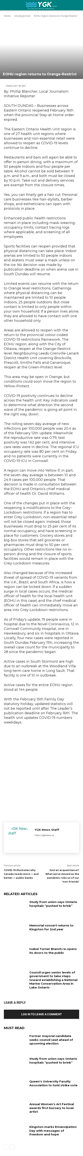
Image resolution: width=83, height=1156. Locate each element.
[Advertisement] (41, 772)
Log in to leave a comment (41, 1014)
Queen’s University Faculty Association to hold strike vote (53, 1083)
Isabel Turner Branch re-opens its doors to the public (53, 951)
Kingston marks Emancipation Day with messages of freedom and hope (53, 1130)
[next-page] (12, 1147)
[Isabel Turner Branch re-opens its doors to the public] (15, 955)
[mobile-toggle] (6, 5)
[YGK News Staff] (19, 837)
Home (7, 16)
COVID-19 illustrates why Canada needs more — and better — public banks (21, 874)
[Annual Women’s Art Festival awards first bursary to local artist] (15, 1110)
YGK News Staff (47, 830)
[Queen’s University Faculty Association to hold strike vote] (15, 1087)
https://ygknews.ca (44, 835)
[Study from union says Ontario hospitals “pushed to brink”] (15, 908)
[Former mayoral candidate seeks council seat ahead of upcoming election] (15, 1042)
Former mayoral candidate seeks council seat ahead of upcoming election (51, 1039)
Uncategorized (22, 16)
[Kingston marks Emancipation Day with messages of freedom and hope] (15, 1133)
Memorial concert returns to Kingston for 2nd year (51, 927)
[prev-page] (6, 1147)
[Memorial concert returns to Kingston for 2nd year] (15, 931)
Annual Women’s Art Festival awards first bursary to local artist (51, 1107)
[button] (77, 5)
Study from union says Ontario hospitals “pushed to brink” (53, 904)
